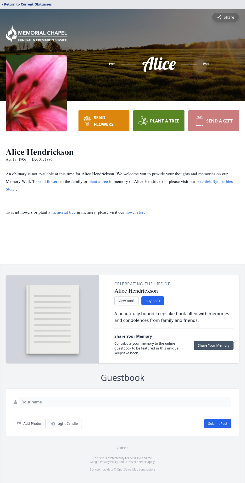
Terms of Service (135, 462)
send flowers (49, 181)
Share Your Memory (213, 345)
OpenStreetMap (127, 469)
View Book (126, 300)
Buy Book (152, 300)
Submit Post (217, 423)
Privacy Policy (109, 462)
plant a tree (99, 181)
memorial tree (63, 212)
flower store (135, 212)
